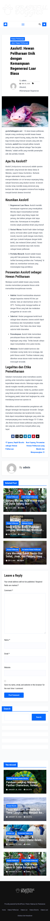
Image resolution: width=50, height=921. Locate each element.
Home (4, 910)
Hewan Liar (10, 833)
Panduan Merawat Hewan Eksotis (17, 778)
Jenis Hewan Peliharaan (19, 43)
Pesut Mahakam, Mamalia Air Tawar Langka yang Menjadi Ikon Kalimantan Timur (24, 812)
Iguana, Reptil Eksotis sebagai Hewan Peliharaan (14, 445)
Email (7, 654)
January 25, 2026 (15, 789)
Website (7, 667)
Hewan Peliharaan (17, 39)
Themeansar (41, 904)
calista (29, 789)
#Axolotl (22, 87)
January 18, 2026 (15, 817)
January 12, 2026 (15, 844)
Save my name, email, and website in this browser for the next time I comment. (24, 687)
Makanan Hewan (27, 523)
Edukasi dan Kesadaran (25, 916)
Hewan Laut (44, 910)
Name (7, 640)
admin (24, 80)
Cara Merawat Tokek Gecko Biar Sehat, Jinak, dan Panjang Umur (24, 555)
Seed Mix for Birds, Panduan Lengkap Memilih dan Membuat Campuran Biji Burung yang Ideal (24, 530)
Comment (8, 590)
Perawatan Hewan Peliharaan (31, 549)
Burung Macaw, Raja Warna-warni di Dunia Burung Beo (25, 502)
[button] (40, 24)
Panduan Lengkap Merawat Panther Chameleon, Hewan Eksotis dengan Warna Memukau (24, 785)
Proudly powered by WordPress (14, 904)
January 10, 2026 (15, 872)
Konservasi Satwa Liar (25, 833)
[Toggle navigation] (23, 24)
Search (7, 708)
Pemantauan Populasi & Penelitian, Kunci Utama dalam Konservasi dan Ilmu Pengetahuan (23, 841)
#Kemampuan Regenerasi (29, 91)
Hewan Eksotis (11, 806)
